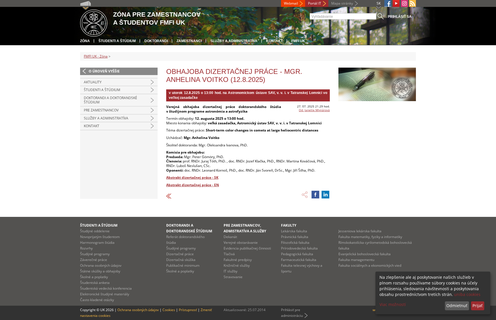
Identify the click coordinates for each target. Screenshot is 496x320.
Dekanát (230, 236)
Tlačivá (229, 254)
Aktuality (93, 82)
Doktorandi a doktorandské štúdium (110, 100)
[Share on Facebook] (315, 194)
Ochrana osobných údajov (100, 265)
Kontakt (274, 41)
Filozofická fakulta (295, 242)
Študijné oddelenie (95, 231)
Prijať (477, 305)
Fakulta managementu (356, 259)
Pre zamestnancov (101, 110)
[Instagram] (404, 3)
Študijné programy (95, 254)
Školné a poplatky (94, 276)
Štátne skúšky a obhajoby (100, 271)
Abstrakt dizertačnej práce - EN (192, 184)
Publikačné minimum (182, 265)
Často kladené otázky (97, 299)
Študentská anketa (95, 282)
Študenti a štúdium (117, 41)
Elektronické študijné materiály (104, 294)
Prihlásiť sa (400, 17)
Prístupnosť (188, 309)
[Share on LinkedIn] (325, 194)
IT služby (230, 271)
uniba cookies (467, 294)
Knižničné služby (237, 265)
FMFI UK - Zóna (96, 56)
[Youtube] (396, 3)
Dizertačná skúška (180, 259)
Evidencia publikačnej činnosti (247, 248)
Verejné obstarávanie (241, 242)
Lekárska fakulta (294, 231)
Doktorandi (156, 41)
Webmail (291, 3)
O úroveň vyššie (104, 71)
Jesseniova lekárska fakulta (359, 231)
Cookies (168, 309)
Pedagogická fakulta (297, 254)
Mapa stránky (342, 3)
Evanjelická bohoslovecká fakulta (364, 254)
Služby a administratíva (233, 41)
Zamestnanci (189, 41)
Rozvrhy (86, 248)
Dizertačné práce (180, 254)
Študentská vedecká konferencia (106, 288)
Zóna (85, 41)
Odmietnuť (456, 305)
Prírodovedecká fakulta (299, 248)
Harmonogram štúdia (97, 242)
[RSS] (412, 3)
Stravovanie (233, 276)
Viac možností (392, 304)
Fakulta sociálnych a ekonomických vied (369, 265)
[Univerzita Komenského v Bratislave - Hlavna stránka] (93, 22)
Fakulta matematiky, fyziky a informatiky (370, 236)
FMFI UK (298, 41)
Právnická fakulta (294, 236)
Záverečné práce (93, 259)
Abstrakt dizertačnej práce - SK (192, 177)
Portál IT (314, 3)
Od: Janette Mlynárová (314, 110)
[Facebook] (387, 3)
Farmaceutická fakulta (298, 259)
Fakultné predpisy (238, 259)
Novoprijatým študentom (100, 236)
